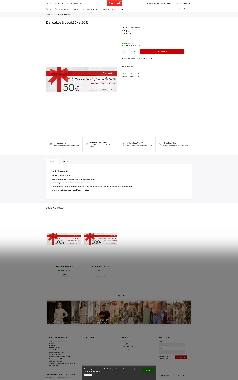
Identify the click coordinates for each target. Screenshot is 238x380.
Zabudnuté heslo (163, 358)
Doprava (169, 3)
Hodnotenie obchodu (55, 361)
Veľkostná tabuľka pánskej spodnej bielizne (62, 363)
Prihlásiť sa (181, 357)
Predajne (175, 3)
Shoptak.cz (67, 377)
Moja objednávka (54, 365)
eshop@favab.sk (127, 344)
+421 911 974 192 (127, 346)
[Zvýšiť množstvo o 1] (134, 52)
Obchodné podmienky (55, 354)
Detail (68, 239)
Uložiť (136, 79)
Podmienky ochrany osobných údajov (60, 356)
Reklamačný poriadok (55, 359)
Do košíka (59, 239)
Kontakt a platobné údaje (56, 352)
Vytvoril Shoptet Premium (185, 375)
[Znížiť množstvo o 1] (124, 52)
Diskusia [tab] (65, 161)
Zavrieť (185, 78)
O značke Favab (54, 350)
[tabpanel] (63, 246)
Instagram (50, 3)
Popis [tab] (52, 161)
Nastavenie (88, 375)
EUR (189, 3)
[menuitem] (49, 9)
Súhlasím (148, 370)
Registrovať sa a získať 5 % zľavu (156, 3)
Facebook (47, 3)
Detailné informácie (127, 66)
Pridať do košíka (162, 51)
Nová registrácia (163, 356)
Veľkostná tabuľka (54, 347)
